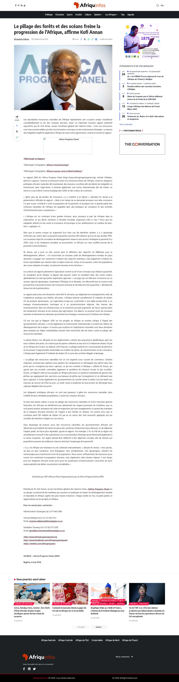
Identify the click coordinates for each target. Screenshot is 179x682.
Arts (121, 600)
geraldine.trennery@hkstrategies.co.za (47, 530)
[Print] (96, 39)
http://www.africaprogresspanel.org (40, 537)
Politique (28, 604)
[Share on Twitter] (85, 39)
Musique (120, 604)
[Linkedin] (29, 668)
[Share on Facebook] (81, 39)
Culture (103, 604)
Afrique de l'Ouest (108, 600)
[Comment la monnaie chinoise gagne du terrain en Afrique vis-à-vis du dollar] (70, 594)
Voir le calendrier (126, 124)
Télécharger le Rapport (34, 158)
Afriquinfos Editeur (21, 39)
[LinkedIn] (21, 5)
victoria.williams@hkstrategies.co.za (45, 521)
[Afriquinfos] (89, 5)
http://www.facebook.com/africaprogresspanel (45, 540)
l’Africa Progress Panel (98, 489)
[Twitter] (18, 5)
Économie (67, 604)
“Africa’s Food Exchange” (57, 165)
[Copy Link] (92, 39)
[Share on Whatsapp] (88, 39)
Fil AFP (111, 604)
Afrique (18, 604)
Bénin (94, 604)
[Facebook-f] (24, 668)
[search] (157, 5)
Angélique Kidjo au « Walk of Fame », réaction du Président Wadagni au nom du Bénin (107, 611)
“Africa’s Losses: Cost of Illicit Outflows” (64, 171)
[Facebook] (16, 5)
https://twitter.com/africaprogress (39, 543)
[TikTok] (24, 6)
